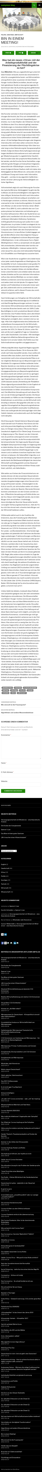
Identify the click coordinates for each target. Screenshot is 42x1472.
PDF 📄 (21, 53)
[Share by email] (18, 943)
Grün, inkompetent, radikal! (10, 1336)
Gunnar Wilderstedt (7, 924)
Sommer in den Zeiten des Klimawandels (14, 1142)
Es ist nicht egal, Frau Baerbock (11, 1087)
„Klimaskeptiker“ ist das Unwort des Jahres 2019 (17, 1312)
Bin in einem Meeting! (8, 1434)
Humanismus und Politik (9, 1381)
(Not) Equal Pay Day (7, 1348)
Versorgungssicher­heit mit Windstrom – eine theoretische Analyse (20, 925)
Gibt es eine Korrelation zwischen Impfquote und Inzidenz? (20, 1128)
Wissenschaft (5, 892)
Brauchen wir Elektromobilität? (11, 1452)
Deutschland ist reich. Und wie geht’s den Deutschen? (19, 1353)
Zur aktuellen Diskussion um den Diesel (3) (15, 1399)
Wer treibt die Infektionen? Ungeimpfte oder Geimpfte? (19, 1116)
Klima (3, 872)
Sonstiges (10, 35)
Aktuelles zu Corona (8, 1240)
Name (3, 763)
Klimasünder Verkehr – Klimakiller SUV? (14, 1318)
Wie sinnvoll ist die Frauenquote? (13, 703)
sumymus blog (8, 5)
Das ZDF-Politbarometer (9, 1081)
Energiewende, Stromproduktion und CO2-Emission (18, 1052)
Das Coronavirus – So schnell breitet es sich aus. (17, 1281)
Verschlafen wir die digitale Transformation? (16, 1422)
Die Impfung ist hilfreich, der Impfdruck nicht (16, 1154)
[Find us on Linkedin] (5, 934)
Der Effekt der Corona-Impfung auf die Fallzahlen (17, 1122)
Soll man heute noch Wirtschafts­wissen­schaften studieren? (20, 1416)
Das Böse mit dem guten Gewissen (12, 833)
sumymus (12, 46)
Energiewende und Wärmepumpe (12, 1057)
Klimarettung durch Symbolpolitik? (13, 1246)
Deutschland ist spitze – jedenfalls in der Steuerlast (18, 1183)
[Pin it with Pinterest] (11, 943)
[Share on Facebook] (2, 943)
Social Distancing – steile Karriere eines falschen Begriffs (20, 1269)
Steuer (30, 690)
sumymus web (6, 805)
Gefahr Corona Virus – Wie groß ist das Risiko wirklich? (19, 1257)
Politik (3, 35)
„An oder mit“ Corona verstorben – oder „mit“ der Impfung (20, 1099)
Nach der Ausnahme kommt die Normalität (15, 1263)
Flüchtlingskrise (30, 687)
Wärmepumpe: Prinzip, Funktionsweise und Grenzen (18, 1046)
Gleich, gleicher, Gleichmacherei (12, 1075)
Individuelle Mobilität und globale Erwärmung (16, 1375)
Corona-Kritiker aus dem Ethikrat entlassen (15, 1208)
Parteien (14, 690)
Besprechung (7, 687)
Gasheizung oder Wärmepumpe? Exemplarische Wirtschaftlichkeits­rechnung (17, 1031)
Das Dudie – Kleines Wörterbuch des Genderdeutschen (19, 1177)
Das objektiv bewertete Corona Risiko (13, 1252)
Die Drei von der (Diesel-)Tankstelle (13, 1393)
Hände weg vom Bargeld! (9, 1446)
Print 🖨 (8, 53)
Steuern (6, 693)
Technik (3, 884)
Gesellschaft (5, 868)
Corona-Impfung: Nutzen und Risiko (13, 1148)
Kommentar (6, 735)
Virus (13, 693)
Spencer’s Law (5, 829)
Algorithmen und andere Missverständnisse (17, 711)
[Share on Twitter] (5, 943)
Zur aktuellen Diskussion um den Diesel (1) (15, 1410)
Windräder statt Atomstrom (22, 920)
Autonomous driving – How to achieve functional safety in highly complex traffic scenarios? (20, 1360)
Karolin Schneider (7, 910)
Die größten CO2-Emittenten (11, 1003)
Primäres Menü (39, 5)
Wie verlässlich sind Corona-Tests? (12, 1228)
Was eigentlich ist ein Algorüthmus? (13, 1342)
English (3, 864)
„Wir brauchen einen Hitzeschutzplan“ (13, 837)
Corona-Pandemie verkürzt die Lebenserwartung (17, 1214)
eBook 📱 (34, 53)
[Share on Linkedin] (15, 943)
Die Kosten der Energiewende (11, 826)
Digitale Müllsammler (8, 1387)
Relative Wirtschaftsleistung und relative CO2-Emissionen (20, 997)
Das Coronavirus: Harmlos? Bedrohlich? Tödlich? (17, 1234)
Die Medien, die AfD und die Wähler (13, 1330)
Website (4, 781)
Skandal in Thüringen (8, 1293)
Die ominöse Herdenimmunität (11, 1203)
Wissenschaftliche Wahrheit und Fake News (15, 1105)
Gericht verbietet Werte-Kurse (11, 1324)
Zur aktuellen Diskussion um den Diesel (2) (15, 1404)
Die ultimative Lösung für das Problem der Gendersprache (20, 1165)
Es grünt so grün (6, 1189)
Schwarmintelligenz (7, 1093)
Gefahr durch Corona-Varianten (11, 1159)
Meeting (5, 690)
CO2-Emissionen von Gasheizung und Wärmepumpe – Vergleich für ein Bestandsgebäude (20, 1039)
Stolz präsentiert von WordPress (10, 1469)
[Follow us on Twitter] (2, 934)
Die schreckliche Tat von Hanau (11, 1287)
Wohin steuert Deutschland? (10, 1069)
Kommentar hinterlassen (25, 46)
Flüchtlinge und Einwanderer (10, 1457)
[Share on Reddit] (8, 943)
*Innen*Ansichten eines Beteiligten (12, 1171)
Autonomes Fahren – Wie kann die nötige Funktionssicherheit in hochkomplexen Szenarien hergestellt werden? (20, 1368)
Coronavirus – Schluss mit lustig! (12, 1275)
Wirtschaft (19, 35)
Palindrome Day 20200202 (10, 1306)
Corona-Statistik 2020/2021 (10, 1110)
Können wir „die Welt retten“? (11, 1008)
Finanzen (18, 687)
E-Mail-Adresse (7, 772)
